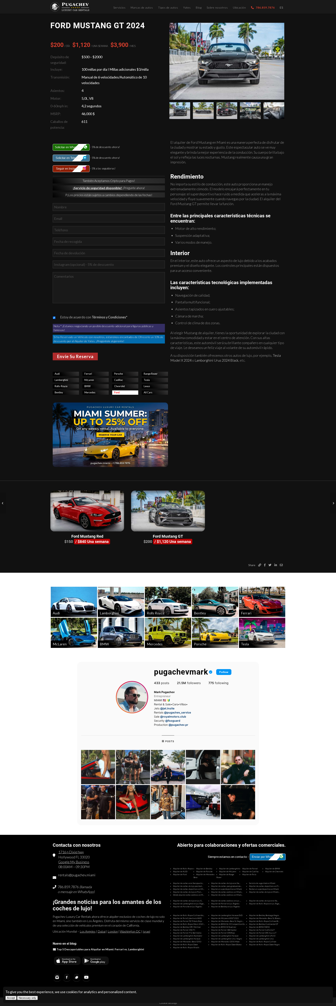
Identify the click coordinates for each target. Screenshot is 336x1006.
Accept (11, 997)
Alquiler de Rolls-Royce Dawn (185, 944)
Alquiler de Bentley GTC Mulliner (187, 927)
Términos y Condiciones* (109, 317)
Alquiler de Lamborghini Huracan (224, 936)
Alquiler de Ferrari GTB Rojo (223, 933)
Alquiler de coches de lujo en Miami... (264, 892)
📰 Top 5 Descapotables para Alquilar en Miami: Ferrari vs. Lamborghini (98, 949)
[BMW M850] (3, 503)
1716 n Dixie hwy (71, 852)
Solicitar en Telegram (69, 157)
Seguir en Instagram (69, 168)
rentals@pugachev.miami (76, 875)
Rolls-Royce (61, 386)
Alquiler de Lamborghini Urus (261, 938)
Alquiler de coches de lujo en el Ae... (225, 883)
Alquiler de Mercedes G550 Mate (225, 941)
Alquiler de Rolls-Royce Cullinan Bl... (264, 921)
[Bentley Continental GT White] (333, 503)
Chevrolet (119, 386)
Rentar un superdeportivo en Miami (264, 889)
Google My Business (73, 862)
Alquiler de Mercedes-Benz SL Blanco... (265, 918)
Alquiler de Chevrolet (274, 871)
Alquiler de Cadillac (250, 871)
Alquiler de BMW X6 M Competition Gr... (228, 924)
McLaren (89, 380)
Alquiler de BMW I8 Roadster (223, 927)
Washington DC (130, 931)
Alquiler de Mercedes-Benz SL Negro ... (227, 921)
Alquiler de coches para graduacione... (226, 886)
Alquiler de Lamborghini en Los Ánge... (189, 903)
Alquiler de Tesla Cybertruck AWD (187, 918)
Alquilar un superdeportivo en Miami (226, 889)
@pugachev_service (177, 712)
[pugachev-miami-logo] (69, 7)
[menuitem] (119, 7)
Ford (117, 392)
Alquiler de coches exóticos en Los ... (226, 900)
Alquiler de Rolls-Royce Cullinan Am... (188, 915)
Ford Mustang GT (168, 536)
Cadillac (118, 380)
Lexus (147, 386)
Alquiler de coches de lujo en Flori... (187, 892)
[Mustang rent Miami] (227, 61)
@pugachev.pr (178, 724)
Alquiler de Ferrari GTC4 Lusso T (262, 933)
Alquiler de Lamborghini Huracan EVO (226, 915)
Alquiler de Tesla (249, 874)
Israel (146, 931)
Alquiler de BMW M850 (259, 927)
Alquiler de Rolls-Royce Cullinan (262, 941)
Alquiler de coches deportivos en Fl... (264, 886)
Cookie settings (168, 1002)
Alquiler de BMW (272, 868)
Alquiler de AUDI (180, 871)
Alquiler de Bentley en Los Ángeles (225, 906)
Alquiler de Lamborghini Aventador (187, 936)
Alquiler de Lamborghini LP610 (262, 936)
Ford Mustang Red (87, 536)
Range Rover (151, 373)
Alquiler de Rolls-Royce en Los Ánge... (264, 903)
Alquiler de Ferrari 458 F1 (184, 930)
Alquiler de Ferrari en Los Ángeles (225, 903)
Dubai (102, 931)
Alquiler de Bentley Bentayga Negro (264, 915)
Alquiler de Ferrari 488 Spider (224, 930)
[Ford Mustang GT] (168, 511)
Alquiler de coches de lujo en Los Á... (188, 900)
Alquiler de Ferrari (250, 868)
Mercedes (89, 392)
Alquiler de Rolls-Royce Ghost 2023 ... (189, 924)
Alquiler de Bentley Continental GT (263, 924)
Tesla (147, 380)
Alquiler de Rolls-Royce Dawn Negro (264, 944)
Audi (57, 373)
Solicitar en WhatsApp (69, 147)
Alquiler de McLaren (227, 871)
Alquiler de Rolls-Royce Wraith (186, 947)
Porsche (118, 373)
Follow (223, 672)
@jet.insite (167, 708)
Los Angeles (87, 931)
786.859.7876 (68, 887)
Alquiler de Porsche (204, 871)
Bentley (59, 392)
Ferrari (88, 373)
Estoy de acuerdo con (93, 317)
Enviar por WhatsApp (266, 856)
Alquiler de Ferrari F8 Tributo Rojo (187, 921)
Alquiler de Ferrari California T (262, 930)
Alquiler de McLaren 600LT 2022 (225, 918)
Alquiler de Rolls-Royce (183, 868)
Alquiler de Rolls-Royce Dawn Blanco (226, 944)
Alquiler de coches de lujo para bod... (188, 886)
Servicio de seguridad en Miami (262, 883)
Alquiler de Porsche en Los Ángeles (187, 906)
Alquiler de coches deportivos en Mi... (188, 889)
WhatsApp (85, 892)
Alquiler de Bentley (204, 868)
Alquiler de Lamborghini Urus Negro (226, 938)
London (113, 931)
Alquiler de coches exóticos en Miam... (226, 892)
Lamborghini (61, 380)
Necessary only (27, 997)
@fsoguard (172, 720)
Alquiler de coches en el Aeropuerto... (188, 883)
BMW (87, 386)
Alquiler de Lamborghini (229, 868)
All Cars (148, 392)
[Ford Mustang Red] (87, 511)
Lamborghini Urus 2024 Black (216, 360)
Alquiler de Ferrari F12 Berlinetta (187, 933)
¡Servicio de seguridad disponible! (97, 188)
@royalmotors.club (173, 716)
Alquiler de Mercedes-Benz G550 (187, 941)
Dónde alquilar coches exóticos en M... (188, 895)
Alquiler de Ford (180, 874)
